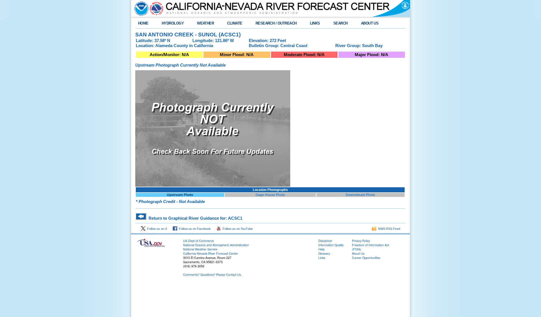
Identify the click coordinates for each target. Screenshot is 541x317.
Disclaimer (325, 241)
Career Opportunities (366, 258)
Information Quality (330, 245)
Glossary (324, 253)
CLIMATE (234, 23)
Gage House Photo (270, 195)
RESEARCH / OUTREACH (276, 23)
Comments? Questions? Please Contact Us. (212, 274)
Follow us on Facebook (194, 228)
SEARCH (340, 23)
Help (321, 249)
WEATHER (205, 23)
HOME (143, 23)
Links (321, 258)
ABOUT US (370, 23)
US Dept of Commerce (198, 241)
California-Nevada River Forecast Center (210, 253)
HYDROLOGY (173, 23)
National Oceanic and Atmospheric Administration (216, 245)
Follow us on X (156, 228)
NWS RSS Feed (388, 228)
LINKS (315, 23)
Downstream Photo (360, 195)
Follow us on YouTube (237, 228)
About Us (358, 253)
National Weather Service (200, 249)
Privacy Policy (361, 241)
